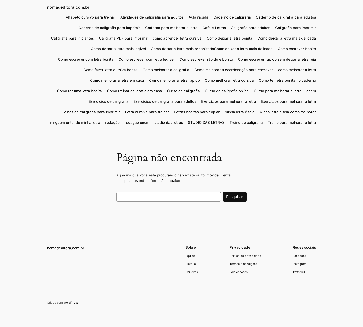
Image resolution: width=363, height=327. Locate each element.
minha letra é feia (239, 112)
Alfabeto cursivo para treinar (90, 17)
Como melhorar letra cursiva (229, 80)
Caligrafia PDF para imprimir (123, 38)
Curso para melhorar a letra (277, 91)
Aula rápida (198, 17)
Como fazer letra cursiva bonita (110, 70)
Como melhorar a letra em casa (117, 80)
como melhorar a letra (297, 70)
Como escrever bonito (297, 49)
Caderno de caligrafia (232, 17)
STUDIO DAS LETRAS (206, 122)
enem (311, 91)
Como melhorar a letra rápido (174, 80)
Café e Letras (214, 28)
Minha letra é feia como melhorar (287, 112)
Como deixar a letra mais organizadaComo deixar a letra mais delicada (212, 49)
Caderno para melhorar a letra (171, 28)
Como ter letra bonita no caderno (287, 80)
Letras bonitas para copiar (197, 112)
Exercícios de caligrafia (109, 101)
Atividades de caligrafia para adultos (152, 17)
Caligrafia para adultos (250, 28)
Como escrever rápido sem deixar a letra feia (277, 59)
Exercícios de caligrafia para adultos (165, 101)
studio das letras (168, 122)
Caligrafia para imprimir (295, 28)
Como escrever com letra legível (146, 59)
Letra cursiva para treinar (147, 112)
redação (112, 122)
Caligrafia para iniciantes (72, 38)
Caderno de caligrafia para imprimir (109, 28)
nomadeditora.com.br (68, 7)
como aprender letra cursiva (177, 38)
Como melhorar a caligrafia (166, 70)
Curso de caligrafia (183, 91)
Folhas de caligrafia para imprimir (91, 112)
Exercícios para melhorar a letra (228, 101)
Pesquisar (234, 197)
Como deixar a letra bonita (229, 38)
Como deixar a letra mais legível (118, 49)
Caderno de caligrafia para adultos (286, 17)
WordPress (71, 302)
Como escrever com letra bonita (85, 59)
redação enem (137, 122)
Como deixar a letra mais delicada (286, 38)
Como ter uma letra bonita (79, 91)
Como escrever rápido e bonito (206, 59)
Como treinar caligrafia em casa (134, 91)
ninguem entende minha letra (75, 122)
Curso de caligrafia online (227, 91)
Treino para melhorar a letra (292, 122)
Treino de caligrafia (246, 122)
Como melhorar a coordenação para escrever (233, 70)
